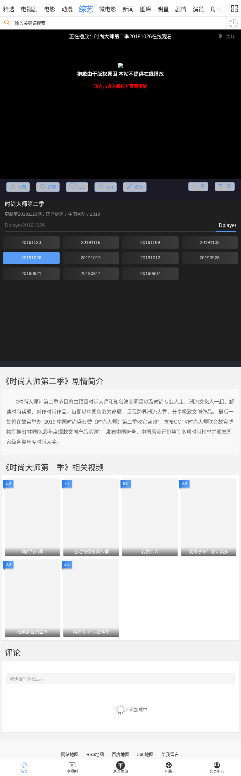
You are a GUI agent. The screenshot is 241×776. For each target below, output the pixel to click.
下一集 (224, 186)
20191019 (91, 257)
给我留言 (170, 754)
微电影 (107, 9)
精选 (8, 9)
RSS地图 (95, 754)
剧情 (180, 9)
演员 (198, 9)
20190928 (210, 257)
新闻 (128, 9)
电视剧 (29, 9)
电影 (49, 9)
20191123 (31, 242)
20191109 (150, 242)
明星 (163, 9)
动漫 (67, 9)
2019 (95, 214)
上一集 (198, 186)
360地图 (145, 754)
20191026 (31, 257)
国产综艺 (55, 214)
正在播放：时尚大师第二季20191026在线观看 (120, 36)
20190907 (150, 273)
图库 (145, 9)
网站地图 (69, 754)
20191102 (210, 242)
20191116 (90, 242)
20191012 (150, 257)
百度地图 (120, 754)
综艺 (86, 9)
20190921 (31, 273)
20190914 (91, 273)
